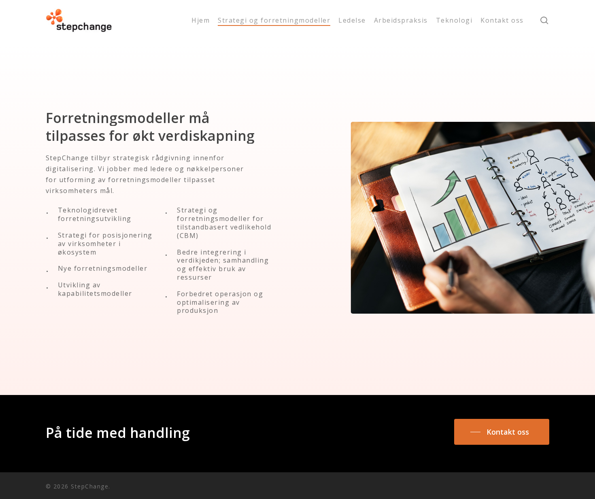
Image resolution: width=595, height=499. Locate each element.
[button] (501, 431)
